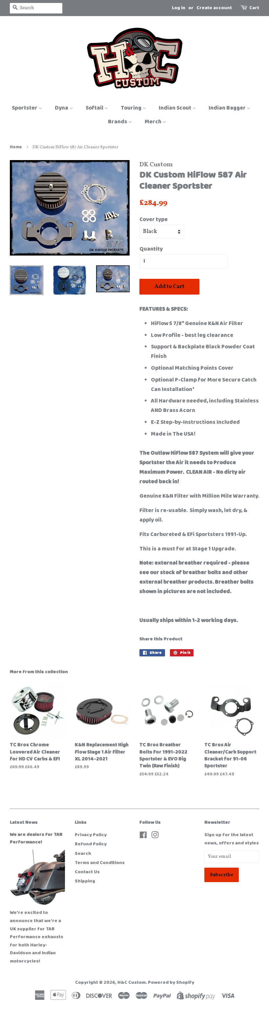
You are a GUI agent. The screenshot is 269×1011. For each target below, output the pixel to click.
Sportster (25, 108)
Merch (153, 121)
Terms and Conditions (100, 862)
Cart (254, 7)
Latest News (24, 822)
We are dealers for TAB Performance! (36, 838)
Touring (131, 108)
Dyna (62, 108)
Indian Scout (175, 108)
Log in (178, 7)
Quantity (151, 249)
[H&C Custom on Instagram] (154, 836)
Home (16, 147)
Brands (118, 121)
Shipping (85, 881)
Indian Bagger (228, 108)
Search (83, 853)
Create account (214, 7)
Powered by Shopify (171, 982)
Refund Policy (91, 844)
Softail (95, 108)
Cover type (153, 219)
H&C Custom (131, 982)
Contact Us (87, 872)
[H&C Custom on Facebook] (143, 836)
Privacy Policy (91, 834)
